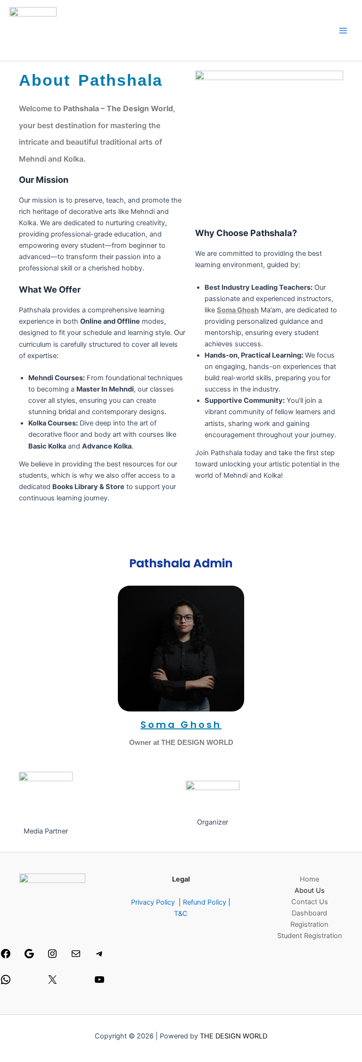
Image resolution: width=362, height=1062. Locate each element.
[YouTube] (99, 983)
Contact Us (309, 902)
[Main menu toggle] (343, 30)
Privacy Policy (153, 902)
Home (309, 879)
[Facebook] (5, 957)
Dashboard (309, 913)
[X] (52, 983)
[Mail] (76, 957)
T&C (181, 913)
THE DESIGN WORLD (233, 1036)
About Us (310, 890)
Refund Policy (204, 902)
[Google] (29, 957)
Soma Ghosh (238, 310)
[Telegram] (99, 957)
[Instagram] (52, 957)
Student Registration (309, 935)
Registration (309, 924)
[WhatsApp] (5, 983)
